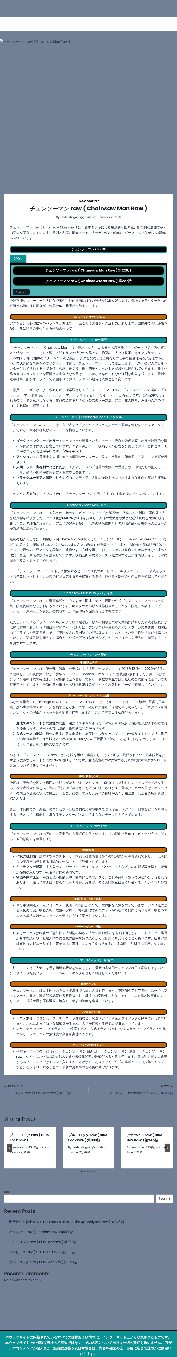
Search (10, 1192)
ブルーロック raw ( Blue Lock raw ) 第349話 (43, 1262)
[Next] (167, 1148)
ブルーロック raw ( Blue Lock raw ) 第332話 (38, 1089)
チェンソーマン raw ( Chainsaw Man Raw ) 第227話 (132, 1089)
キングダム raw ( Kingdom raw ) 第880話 (41, 1232)
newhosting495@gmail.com (78, 217)
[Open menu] (169, 24)
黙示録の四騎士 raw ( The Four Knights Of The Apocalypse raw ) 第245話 (66, 1222)
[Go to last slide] (9, 1148)
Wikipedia (72, 451)
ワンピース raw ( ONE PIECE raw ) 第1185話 (42, 1252)
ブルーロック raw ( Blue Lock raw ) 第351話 (42, 1242)
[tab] (18, 259)
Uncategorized (89, 201)
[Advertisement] (63, 8)
